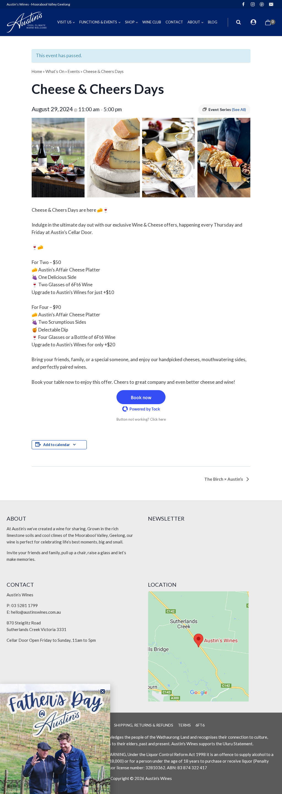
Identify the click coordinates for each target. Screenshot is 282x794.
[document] (141, 397)
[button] (103, 691)
